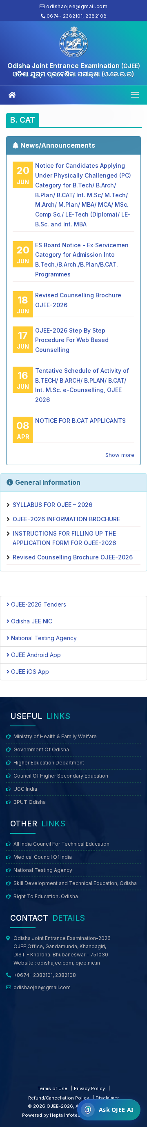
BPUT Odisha (29, 802)
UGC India (25, 789)
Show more (119, 455)
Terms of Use (52, 1088)
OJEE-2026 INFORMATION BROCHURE (66, 519)
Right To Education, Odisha (45, 896)
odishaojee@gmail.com (42, 987)
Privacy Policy (89, 1088)
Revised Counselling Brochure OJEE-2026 (78, 300)
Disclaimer (107, 1098)
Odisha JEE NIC (30, 621)
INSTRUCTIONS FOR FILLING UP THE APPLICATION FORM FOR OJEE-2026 (64, 538)
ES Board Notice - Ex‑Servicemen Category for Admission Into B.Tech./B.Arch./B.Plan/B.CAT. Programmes (82, 260)
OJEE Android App (35, 654)
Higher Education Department (48, 763)
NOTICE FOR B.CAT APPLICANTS (80, 420)
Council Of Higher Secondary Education (60, 776)
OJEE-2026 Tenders (37, 604)
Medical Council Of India (42, 857)
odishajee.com (55, 963)
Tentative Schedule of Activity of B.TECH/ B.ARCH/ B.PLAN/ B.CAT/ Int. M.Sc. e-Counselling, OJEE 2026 (82, 385)
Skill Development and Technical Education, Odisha (75, 883)
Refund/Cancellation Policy (58, 1098)
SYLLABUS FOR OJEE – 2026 (52, 504)
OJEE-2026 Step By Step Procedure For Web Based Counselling (72, 340)
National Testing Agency (43, 637)
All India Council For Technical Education (61, 844)
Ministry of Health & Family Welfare (55, 736)
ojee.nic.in (88, 963)
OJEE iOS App (29, 671)
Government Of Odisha (41, 749)
